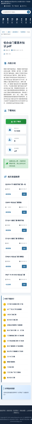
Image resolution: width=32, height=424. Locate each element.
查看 (24, 194)
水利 (12, 22)
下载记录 (16, 6)
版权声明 (2, 410)
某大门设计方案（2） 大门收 (15, 330)
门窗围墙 (22, 32)
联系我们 (16, 410)
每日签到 (8, 6)
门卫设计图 (10, 367)
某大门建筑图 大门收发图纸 (15, 346)
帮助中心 (16, 412)
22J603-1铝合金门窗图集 (13, 202)
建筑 (7, 22)
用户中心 (24, 6)
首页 (3, 22)
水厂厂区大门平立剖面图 (14, 309)
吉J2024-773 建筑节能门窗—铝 (15, 184)
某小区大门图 (11, 377)
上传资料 (29, 410)
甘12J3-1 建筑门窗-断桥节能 (14, 220)
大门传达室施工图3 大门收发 (15, 341)
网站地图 (22, 410)
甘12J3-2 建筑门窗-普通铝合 (14, 238)
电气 (21, 22)
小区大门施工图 (11, 314)
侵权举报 (9, 410)
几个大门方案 (11, 356)
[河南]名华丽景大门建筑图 (14, 325)
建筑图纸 (15, 32)
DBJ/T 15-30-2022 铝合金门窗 (15, 275)
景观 (26, 22)
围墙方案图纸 (11, 362)
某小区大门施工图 (12, 320)
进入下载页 (17, 121)
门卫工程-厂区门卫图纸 (14, 372)
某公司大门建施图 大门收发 (15, 351)
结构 (16, 22)
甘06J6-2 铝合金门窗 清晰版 (14, 257)
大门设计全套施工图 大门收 (15, 304)
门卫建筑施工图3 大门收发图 (15, 335)
